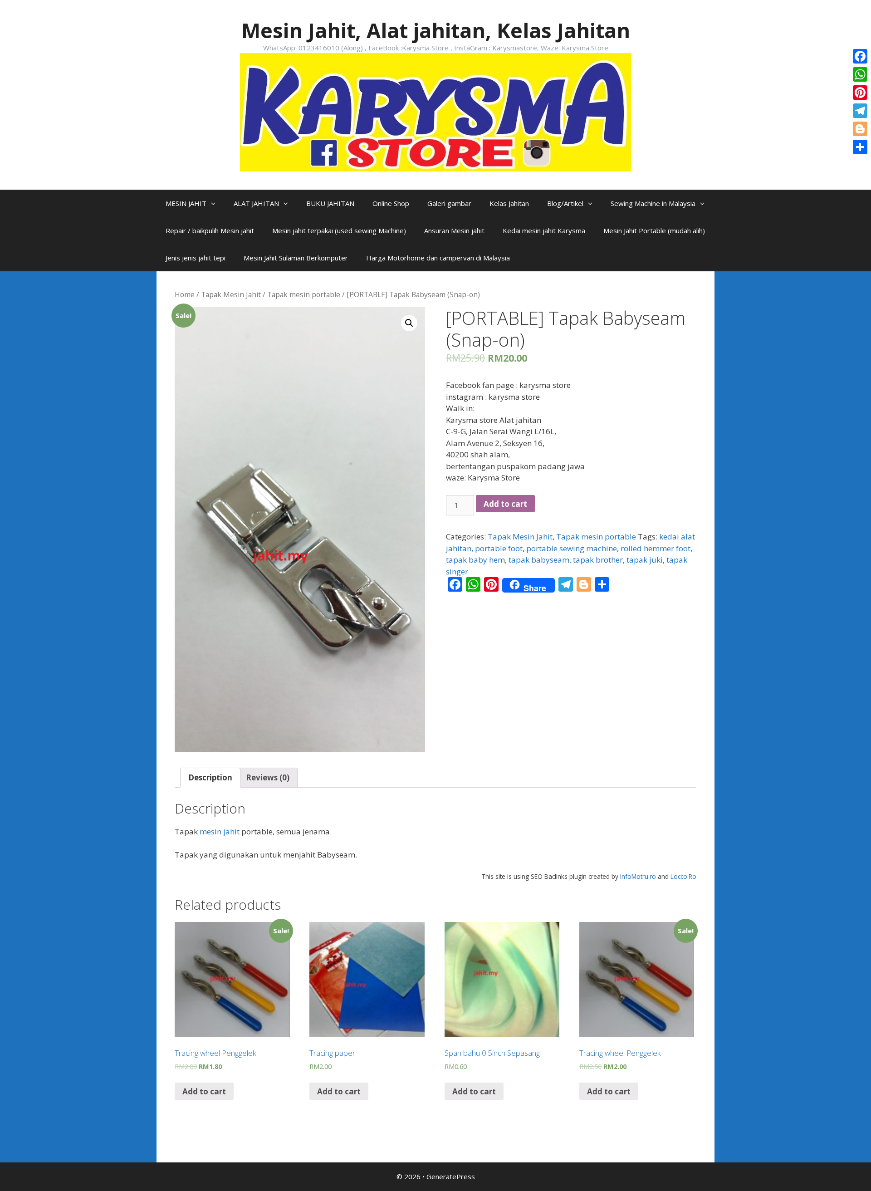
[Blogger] (860, 129)
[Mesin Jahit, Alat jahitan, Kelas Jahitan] (435, 111)
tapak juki (644, 559)
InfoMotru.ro (638, 876)
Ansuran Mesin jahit (454, 230)
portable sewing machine (571, 548)
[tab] (210, 778)
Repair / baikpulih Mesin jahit (210, 230)
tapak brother (598, 559)
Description (210, 777)
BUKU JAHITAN (330, 203)
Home (185, 294)
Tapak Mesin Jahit (231, 294)
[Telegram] (860, 111)
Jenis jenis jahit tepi (195, 257)
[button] (215, 203)
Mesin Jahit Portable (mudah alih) (654, 230)
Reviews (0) (267, 777)
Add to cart (505, 504)
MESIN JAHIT (186, 203)
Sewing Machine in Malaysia (653, 203)
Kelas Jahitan (509, 203)
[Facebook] (860, 56)
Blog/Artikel (565, 203)
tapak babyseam (539, 559)
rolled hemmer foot (655, 548)
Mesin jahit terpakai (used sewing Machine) (339, 230)
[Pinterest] (860, 92)
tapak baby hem (475, 559)
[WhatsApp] (860, 74)
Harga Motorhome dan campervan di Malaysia (438, 257)
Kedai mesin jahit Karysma (544, 230)
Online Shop (390, 203)
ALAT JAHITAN (256, 203)
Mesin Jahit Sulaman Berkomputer (296, 257)
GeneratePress (450, 1176)
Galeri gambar (449, 203)
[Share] (860, 147)
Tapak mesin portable (303, 294)
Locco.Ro (683, 876)
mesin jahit (220, 831)
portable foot (499, 548)
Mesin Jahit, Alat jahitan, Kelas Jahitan (435, 30)
